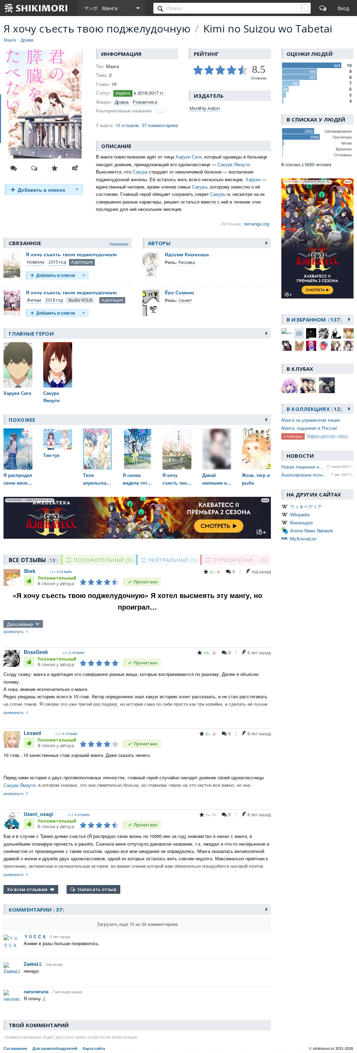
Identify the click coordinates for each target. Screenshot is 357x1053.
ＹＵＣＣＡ (35, 936)
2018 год (54, 300)
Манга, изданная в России (309, 428)
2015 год (57, 262)
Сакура (139, 171)
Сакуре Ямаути (234, 164)
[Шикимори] (36, 8)
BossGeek (36, 651)
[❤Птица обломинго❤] (336, 346)
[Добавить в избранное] (54, 168)
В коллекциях (313, 408)
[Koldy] (311, 346)
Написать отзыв (97, 889)
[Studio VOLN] (80, 300)
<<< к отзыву (61, 571)
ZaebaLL (33, 963)
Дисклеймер (20, 624)
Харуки (252, 179)
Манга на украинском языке (310, 420)
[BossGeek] (324, 333)
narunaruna (36, 991)
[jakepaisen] (286, 346)
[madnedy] (324, 346)
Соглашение (15, 1048)
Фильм (34, 300)
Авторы (159, 243)
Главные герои (31, 333)
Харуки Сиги (188, 156)
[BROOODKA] (336, 333)
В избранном (313, 319)
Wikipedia (300, 514)
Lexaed (32, 732)
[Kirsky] (299, 346)
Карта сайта (94, 1048)
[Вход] (343, 8)
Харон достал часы (327, 436)
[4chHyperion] (286, 331)
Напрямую (118, 243)
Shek (30, 570)
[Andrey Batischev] (299, 333)
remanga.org (256, 223)
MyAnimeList (303, 538)
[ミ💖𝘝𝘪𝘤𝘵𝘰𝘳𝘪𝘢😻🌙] (348, 346)
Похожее (22, 419)
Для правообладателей (54, 1048)
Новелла (35, 262)
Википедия (301, 522)
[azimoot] (311, 333)
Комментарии (35, 909)
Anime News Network (311, 530)
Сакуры (199, 186)
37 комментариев (160, 125)
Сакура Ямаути (19, 785)
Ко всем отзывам (27, 889)
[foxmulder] (348, 333)
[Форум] (323, 8)
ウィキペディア (306, 506)
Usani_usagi (38, 813)
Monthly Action (205, 108)
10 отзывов (127, 125)
